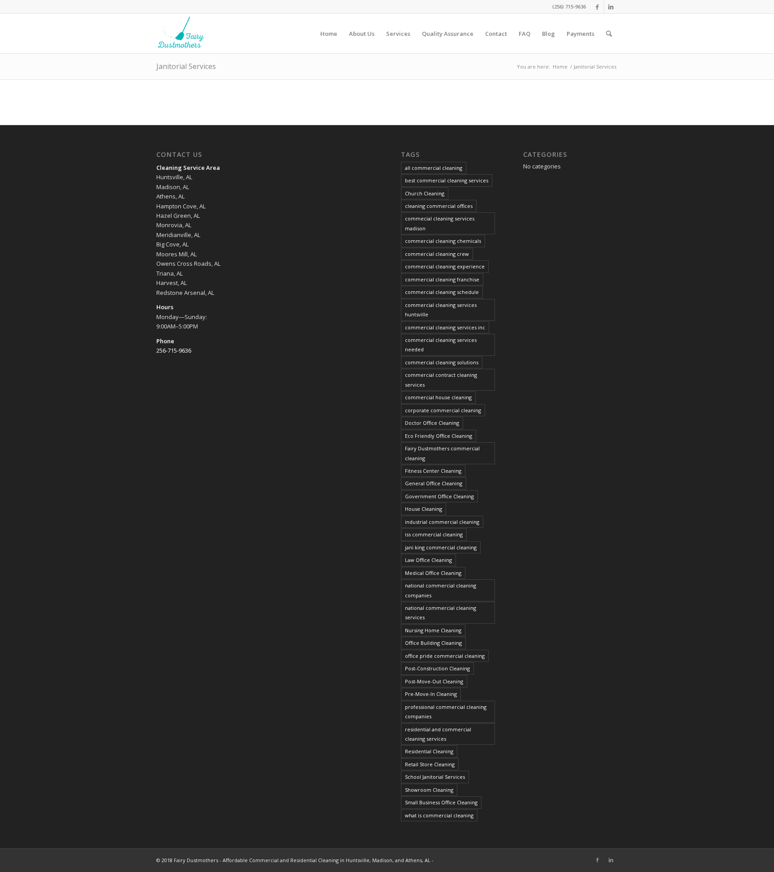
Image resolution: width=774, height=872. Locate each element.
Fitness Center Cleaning (433, 470)
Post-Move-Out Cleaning (434, 681)
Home (560, 66)
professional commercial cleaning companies (445, 712)
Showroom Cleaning (429, 789)
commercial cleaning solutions (441, 362)
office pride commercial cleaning (445, 655)
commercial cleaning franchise (442, 279)
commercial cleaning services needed (441, 345)
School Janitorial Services (435, 776)
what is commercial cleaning (439, 815)
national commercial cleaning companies (440, 590)
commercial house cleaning (438, 397)
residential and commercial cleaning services (438, 734)
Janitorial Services (186, 66)
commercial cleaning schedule (442, 292)
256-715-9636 (173, 350)
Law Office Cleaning (428, 560)
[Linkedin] (611, 6)
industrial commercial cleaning (442, 521)
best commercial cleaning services (446, 180)
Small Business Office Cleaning (441, 802)
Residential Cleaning (429, 751)
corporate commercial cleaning (443, 410)
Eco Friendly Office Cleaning (438, 435)
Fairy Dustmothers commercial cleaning (442, 453)
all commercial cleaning (433, 167)
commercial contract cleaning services (441, 379)
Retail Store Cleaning (430, 764)
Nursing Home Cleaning (433, 630)
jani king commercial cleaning (441, 547)
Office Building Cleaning (433, 642)
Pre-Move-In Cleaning (431, 694)
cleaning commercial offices (439, 206)
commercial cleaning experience (445, 266)
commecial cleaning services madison (439, 223)
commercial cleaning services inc (445, 327)
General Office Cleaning (433, 483)
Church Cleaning (424, 193)
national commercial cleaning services (440, 612)
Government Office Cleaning (439, 496)
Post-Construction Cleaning (437, 668)
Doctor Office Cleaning (432, 422)
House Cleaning (423, 508)
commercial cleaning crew (437, 253)
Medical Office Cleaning (433, 573)
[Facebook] (597, 6)
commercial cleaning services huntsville (441, 310)
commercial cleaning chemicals (443, 240)
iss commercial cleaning (434, 534)
